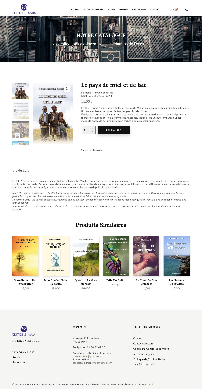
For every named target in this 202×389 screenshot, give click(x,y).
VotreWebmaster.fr (143, 384)
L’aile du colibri (116, 280)
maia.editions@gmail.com (87, 356)
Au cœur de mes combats (146, 282)
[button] (67, 88)
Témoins (97, 150)
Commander (113, 130)
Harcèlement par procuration (25, 282)
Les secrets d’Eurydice (176, 282)
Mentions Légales (109, 384)
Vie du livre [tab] (21, 170)
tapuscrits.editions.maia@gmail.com (92, 362)
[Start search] (187, 9)
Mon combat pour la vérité (55, 282)
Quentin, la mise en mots (86, 282)
